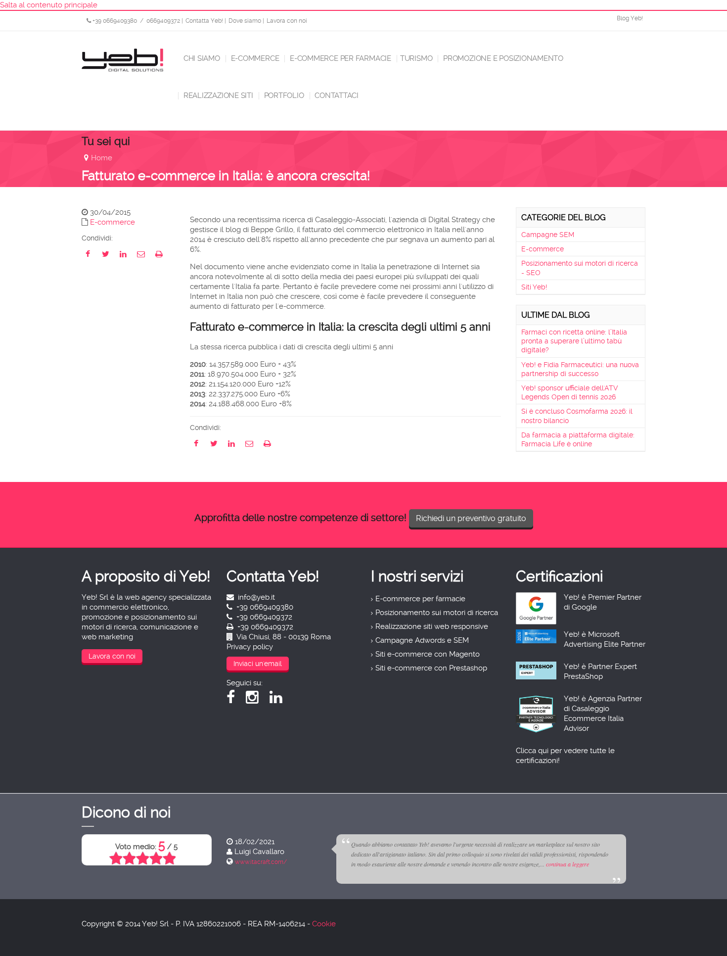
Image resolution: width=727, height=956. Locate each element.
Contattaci (336, 95)
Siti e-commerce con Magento (427, 654)
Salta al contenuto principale (48, 4)
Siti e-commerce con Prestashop (431, 668)
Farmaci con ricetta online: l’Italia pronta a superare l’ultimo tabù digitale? (574, 341)
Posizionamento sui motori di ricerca (436, 612)
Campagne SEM (547, 235)
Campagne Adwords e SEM (422, 640)
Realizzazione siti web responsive (431, 626)
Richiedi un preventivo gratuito (471, 518)
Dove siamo (244, 20)
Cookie (324, 923)
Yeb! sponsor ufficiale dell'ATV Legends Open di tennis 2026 (569, 392)
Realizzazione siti (217, 95)
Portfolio (283, 95)
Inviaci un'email (257, 664)
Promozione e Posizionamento (502, 58)
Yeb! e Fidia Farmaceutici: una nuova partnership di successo (580, 369)
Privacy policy (250, 646)
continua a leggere (249, 864)
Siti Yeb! (534, 287)
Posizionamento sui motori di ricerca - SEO (579, 267)
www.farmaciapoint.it (365, 862)
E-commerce (254, 58)
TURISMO (416, 58)
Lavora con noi (287, 20)
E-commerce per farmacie (339, 58)
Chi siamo (201, 58)
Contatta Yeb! (204, 20)
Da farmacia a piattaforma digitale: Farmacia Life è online (578, 439)
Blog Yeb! (630, 18)
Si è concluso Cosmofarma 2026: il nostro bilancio (577, 415)
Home (101, 157)
